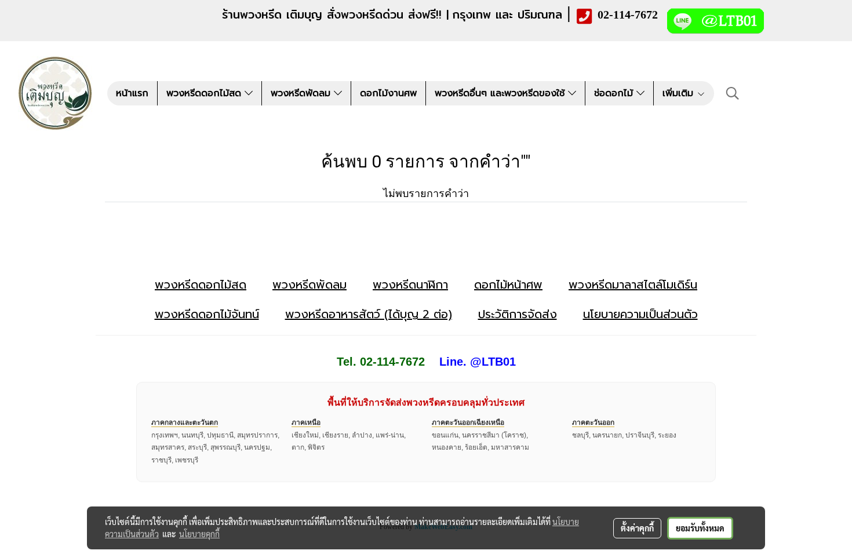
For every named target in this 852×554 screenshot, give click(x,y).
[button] (732, 93)
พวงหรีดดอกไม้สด (205, 93)
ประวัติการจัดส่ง (517, 314)
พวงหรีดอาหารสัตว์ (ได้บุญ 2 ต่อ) (368, 314)
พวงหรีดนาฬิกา (410, 284)
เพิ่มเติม (679, 93)
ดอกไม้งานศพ (388, 93)
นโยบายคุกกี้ (199, 534)
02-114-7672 (628, 14)
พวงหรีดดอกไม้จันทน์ (207, 314)
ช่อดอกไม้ (615, 93)
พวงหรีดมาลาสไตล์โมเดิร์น (633, 284)
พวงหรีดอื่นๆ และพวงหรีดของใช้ (501, 93)
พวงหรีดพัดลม (302, 93)
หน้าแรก (132, 93)
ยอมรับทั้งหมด (700, 528)
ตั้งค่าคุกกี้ (637, 528)
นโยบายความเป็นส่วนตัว (640, 314)
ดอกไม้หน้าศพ (508, 284)
